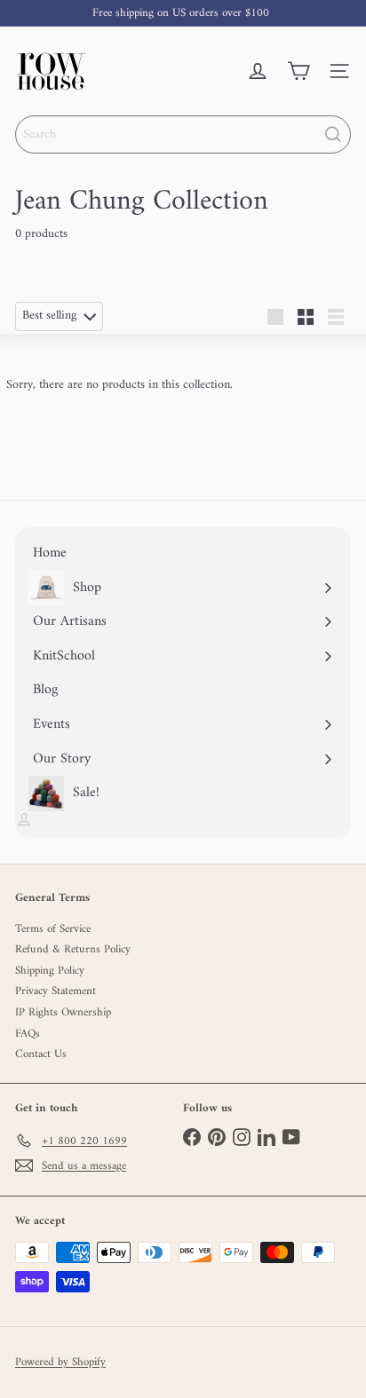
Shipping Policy (49, 970)
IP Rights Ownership (63, 1012)
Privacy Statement (55, 991)
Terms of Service (53, 929)
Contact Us (41, 1054)
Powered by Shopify (60, 1362)
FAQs (27, 1033)
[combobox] (183, 134)
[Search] (333, 134)
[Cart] (298, 71)
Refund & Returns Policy (73, 949)
